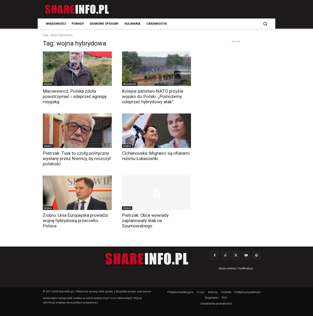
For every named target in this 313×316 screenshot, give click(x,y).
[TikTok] (225, 255)
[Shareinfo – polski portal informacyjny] (77, 9)
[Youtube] (246, 255)
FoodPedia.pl (245, 268)
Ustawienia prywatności (216, 303)
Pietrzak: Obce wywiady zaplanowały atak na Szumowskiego (145, 220)
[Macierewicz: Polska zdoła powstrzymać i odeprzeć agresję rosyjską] (77, 68)
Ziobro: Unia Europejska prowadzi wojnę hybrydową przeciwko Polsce (75, 220)
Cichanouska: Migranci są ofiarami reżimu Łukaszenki (156, 156)
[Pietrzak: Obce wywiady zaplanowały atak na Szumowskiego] (156, 193)
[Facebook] (215, 255)
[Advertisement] (236, 107)
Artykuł (48, 83)
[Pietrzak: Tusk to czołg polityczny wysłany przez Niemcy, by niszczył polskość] (77, 130)
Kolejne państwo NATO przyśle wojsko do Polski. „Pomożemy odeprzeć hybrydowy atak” (152, 96)
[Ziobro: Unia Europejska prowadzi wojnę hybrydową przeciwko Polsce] (77, 193)
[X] (235, 255)
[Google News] (257, 255)
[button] (265, 23)
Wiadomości (129, 83)
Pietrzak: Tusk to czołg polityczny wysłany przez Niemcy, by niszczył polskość (77, 158)
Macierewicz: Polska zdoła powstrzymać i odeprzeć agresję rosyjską (74, 96)
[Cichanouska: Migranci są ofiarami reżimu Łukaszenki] (156, 130)
